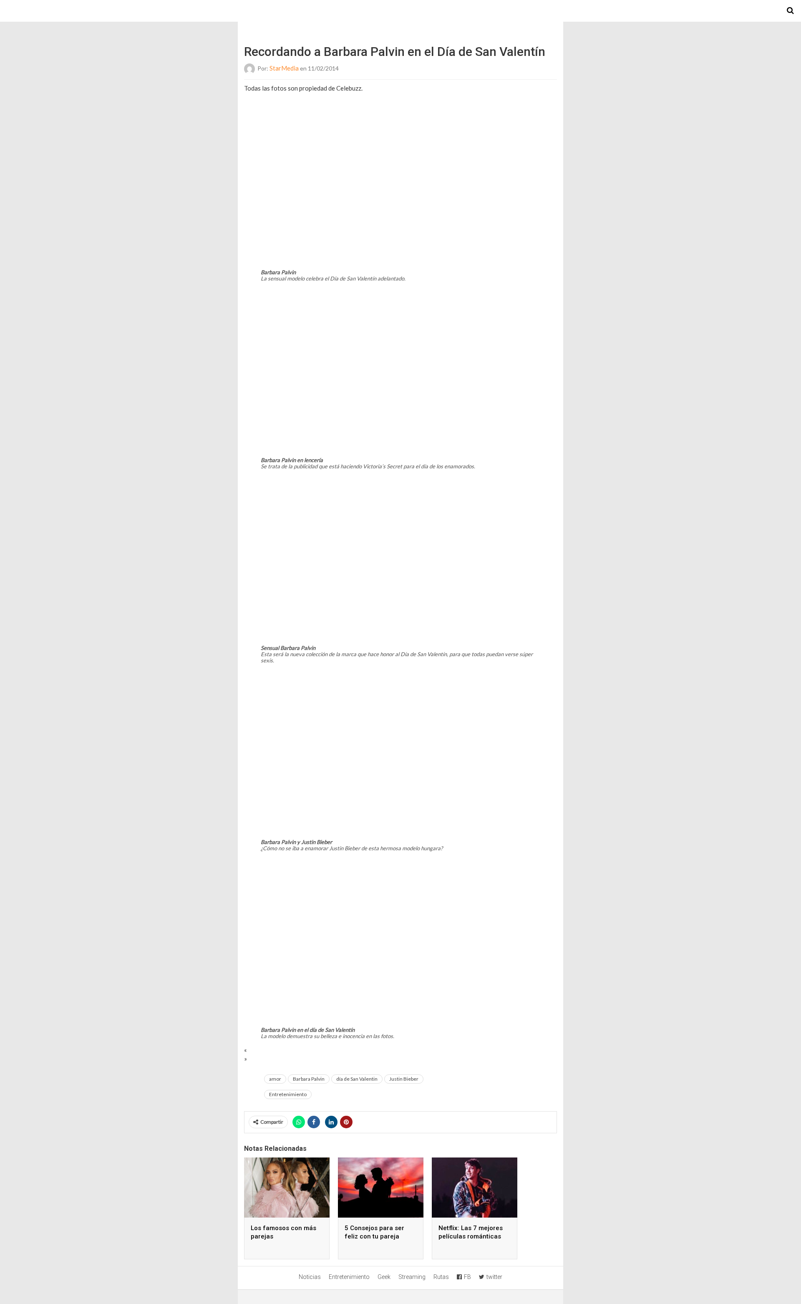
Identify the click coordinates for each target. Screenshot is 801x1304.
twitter (494, 1277)
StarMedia (284, 68)
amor (275, 1079)
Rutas (441, 1277)
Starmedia (400, 11)
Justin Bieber (403, 1079)
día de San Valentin (357, 1079)
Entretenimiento (288, 1094)
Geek (384, 1277)
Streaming (412, 1277)
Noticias (310, 1277)
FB (467, 1277)
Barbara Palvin (309, 1079)
